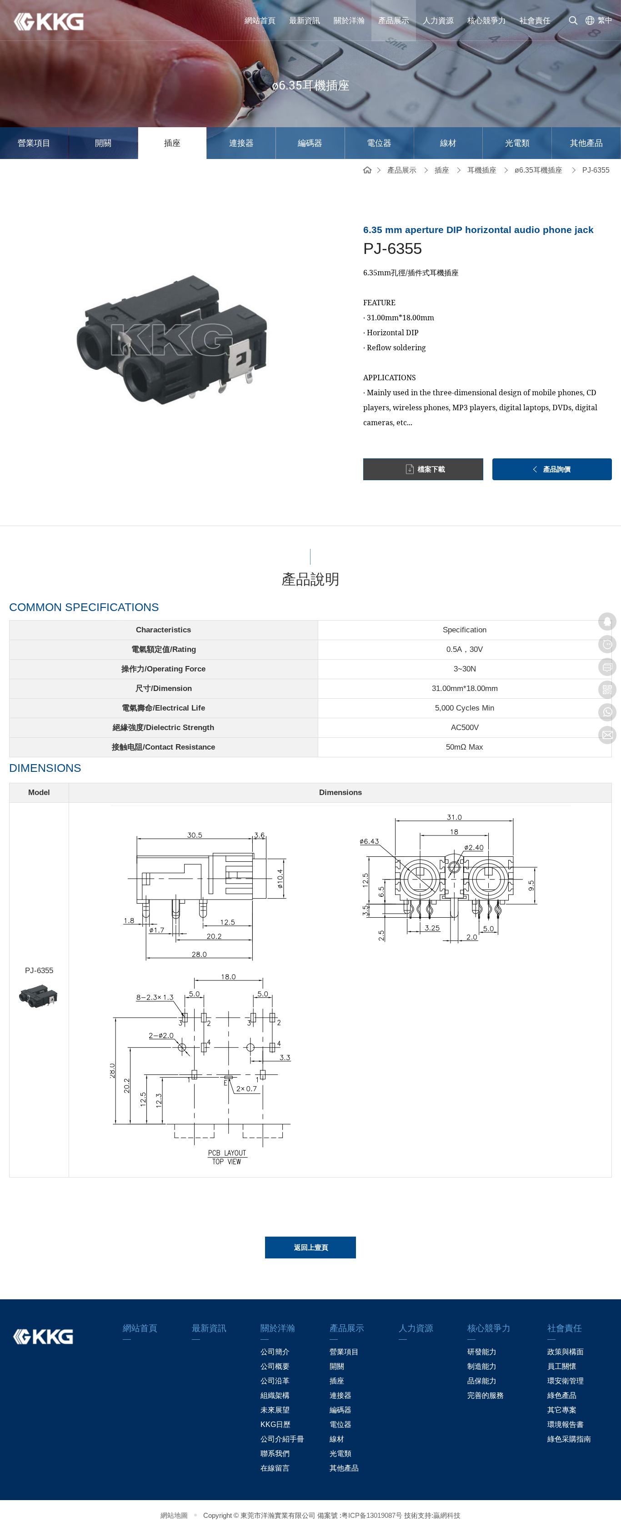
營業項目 (34, 143)
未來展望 (275, 1410)
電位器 (379, 143)
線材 (448, 143)
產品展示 (393, 20)
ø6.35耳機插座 (538, 170)
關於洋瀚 (349, 20)
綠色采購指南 (569, 1439)
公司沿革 (275, 1381)
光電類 (517, 143)
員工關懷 (561, 1366)
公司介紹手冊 (282, 1439)
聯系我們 (275, 1453)
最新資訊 (304, 20)
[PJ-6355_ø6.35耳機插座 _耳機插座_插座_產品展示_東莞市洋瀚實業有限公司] (54, 20)
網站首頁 (260, 20)
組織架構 (275, 1395)
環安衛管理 (565, 1381)
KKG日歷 (275, 1424)
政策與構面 (565, 1352)
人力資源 (438, 20)
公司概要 (275, 1366)
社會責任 (535, 20)
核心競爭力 (486, 20)
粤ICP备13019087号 (371, 1515)
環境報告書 (565, 1424)
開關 (103, 143)
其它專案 (561, 1410)
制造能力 (481, 1366)
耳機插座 (481, 170)
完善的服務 (485, 1395)
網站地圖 (174, 1515)
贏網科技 (447, 1515)
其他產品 (586, 143)
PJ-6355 (596, 170)
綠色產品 (561, 1395)
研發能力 (481, 1352)
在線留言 (275, 1468)
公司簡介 (275, 1352)
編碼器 (310, 143)
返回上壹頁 (311, 1247)
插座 (172, 143)
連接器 (241, 143)
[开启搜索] (573, 20)
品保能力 (481, 1381)
